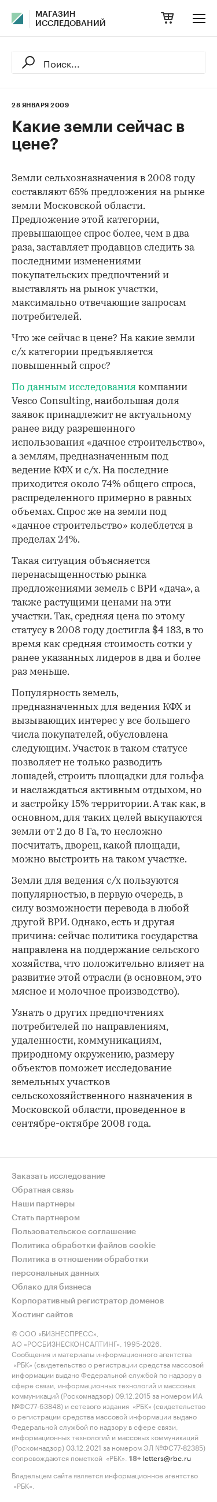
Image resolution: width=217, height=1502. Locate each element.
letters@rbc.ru (167, 1457)
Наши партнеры (43, 1204)
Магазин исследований (70, 19)
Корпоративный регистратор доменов (88, 1301)
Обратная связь (42, 1190)
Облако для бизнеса (51, 1287)
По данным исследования (74, 388)
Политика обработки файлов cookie (84, 1246)
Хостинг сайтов (42, 1315)
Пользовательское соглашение (74, 1232)
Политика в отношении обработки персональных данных (80, 1266)
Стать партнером (46, 1218)
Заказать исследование (58, 1176)
